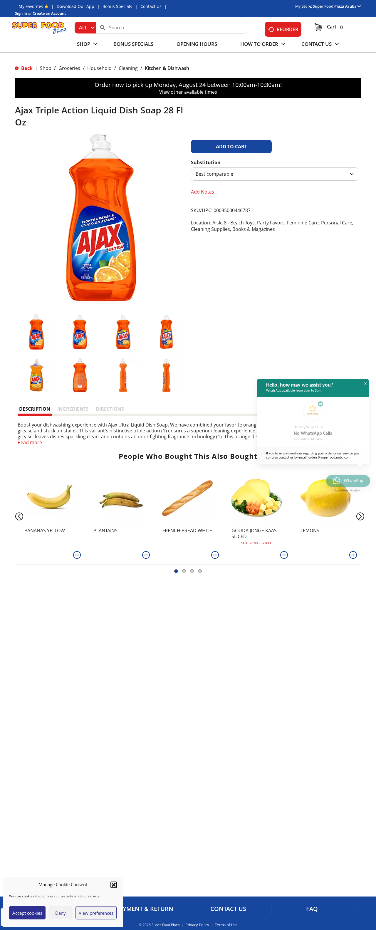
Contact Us (151, 6)
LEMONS (310, 530)
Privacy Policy (197, 925)
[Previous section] (15, 516)
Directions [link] (110, 409)
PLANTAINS (105, 530)
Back (26, 68)
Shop (45, 68)
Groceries (69, 68)
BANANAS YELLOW (44, 530)
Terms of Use (226, 925)
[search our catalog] (102, 27)
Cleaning (128, 68)
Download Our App (75, 6)
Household (99, 68)
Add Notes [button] (202, 192)
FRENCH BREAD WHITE (187, 530)
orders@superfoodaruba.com (329, 457)
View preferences (96, 913)
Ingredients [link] (73, 409)
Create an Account (49, 13)
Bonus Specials (117, 6)
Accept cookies (27, 913)
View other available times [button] (188, 92)
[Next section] (361, 516)
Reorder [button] (287, 29)
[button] (114, 885)
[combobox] (85, 27)
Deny (60, 913)
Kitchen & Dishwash (167, 68)
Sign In (21, 13)
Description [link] (34, 409)
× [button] (365, 383)
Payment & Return (144, 908)
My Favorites (31, 6)
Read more (30, 442)
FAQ (312, 908)
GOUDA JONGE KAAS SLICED (254, 533)
